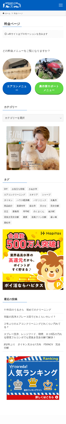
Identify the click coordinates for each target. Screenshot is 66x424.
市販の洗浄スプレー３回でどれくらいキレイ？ (30, 316)
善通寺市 (21, 205)
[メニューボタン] (60, 5)
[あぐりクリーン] (12, 5)
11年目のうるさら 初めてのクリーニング (27, 309)
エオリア (33, 194)
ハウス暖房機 (23, 199)
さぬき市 (33, 188)
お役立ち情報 (18, 188)
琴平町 (26, 211)
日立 (6, 211)
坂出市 (32, 205)
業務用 (15, 211)
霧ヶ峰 (54, 216)
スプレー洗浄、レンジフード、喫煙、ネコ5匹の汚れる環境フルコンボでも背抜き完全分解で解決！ (33, 335)
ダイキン (8, 199)
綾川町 (51, 211)
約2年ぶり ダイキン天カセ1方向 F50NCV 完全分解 (32, 346)
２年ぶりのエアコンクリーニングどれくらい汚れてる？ (32, 325)
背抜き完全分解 (11, 216)
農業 (25, 216)
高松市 (7, 222)
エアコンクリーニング (14, 194)
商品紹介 (8, 205)
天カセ (43, 205)
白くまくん (39, 211)
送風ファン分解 (39, 216)
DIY (6, 188)
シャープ (46, 194)
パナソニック (40, 199)
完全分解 (55, 205)
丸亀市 (54, 199)
